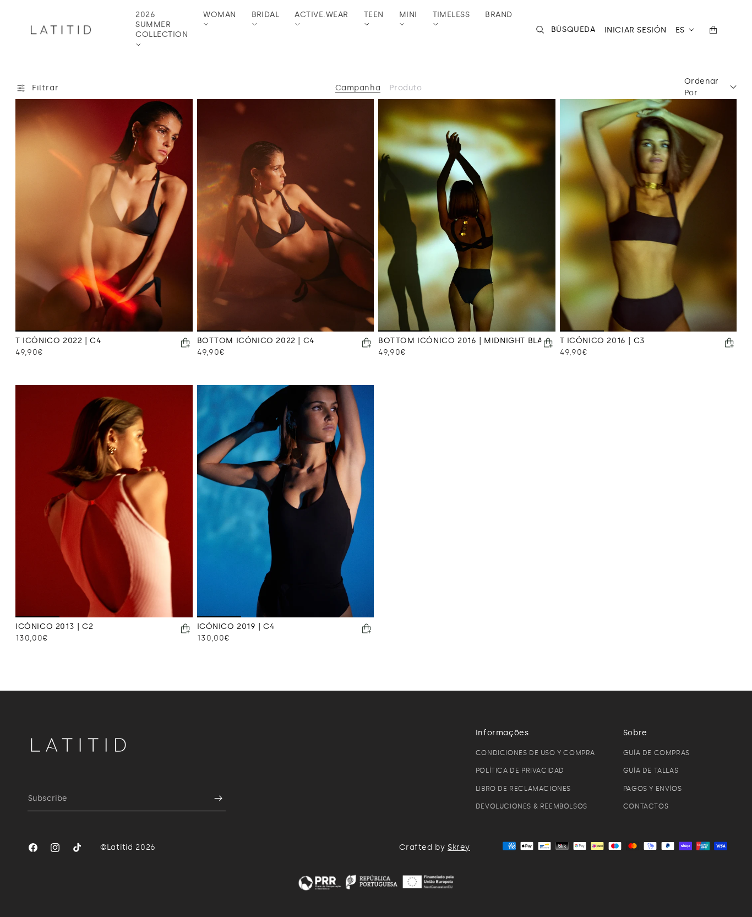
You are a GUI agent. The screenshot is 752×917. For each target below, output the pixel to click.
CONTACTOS (645, 806)
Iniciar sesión (635, 30)
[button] (161, 30)
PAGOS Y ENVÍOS (652, 789)
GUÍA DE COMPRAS (656, 753)
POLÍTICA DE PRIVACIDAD (520, 770)
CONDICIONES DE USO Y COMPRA (535, 753)
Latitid (120, 847)
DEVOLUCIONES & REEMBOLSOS (531, 806)
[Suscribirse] (213, 798)
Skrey (459, 847)
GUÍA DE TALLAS (650, 770)
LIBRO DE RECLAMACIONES (523, 789)
